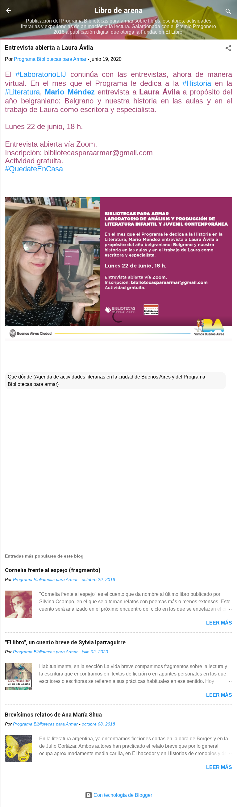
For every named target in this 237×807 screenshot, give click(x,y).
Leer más (219, 622)
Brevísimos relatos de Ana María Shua (53, 714)
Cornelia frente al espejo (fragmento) (53, 570)
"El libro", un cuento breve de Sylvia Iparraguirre (65, 642)
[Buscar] (228, 12)
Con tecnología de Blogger (122, 795)
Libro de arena (118, 10)
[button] (228, 49)
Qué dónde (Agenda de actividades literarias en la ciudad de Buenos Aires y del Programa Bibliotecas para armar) (106, 380)
